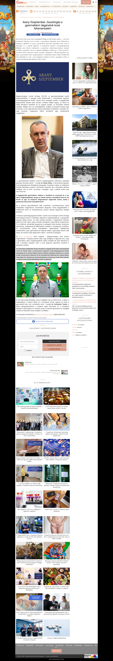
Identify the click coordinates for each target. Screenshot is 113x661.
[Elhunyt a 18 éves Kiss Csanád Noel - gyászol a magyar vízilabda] (84, 174)
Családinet (36, 32)
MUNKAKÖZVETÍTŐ (44, 2)
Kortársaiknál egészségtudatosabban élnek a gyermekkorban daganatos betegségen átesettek (56, 613)
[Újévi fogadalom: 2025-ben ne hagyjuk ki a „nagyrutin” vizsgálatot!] (29, 499)
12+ (95, 11)
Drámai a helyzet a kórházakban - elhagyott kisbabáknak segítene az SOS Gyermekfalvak (42, 373)
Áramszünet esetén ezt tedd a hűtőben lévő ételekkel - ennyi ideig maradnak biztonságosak (84, 237)
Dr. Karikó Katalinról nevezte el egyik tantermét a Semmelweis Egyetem (29, 639)
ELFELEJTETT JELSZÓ (54, 345)
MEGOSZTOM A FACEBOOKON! (44, 321)
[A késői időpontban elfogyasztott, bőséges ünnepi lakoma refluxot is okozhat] (56, 396)
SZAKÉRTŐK (32, 2)
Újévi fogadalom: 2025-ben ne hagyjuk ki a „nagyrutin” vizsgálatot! (29, 510)
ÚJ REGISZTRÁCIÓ (54, 349)
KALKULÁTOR (56, 2)
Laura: (79, 335)
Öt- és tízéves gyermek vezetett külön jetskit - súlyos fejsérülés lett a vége (84, 159)
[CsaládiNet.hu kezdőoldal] (21, 2)
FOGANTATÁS (20, 6)
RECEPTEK (81, 6)
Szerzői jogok (49, 645)
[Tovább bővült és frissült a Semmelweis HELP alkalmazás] (56, 499)
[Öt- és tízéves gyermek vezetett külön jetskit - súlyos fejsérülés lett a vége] (84, 148)
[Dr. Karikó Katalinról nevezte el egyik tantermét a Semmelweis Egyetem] (29, 628)
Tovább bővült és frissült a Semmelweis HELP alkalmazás (56, 510)
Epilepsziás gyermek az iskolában (82, 291)
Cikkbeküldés (78, 645)
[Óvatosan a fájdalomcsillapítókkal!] (56, 628)
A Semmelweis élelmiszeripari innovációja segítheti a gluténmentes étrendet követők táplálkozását (56, 434)
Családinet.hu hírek (27, 17)
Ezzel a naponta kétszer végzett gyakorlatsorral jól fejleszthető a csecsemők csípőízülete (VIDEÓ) (29, 614)
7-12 (92, 11)
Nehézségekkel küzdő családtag (54, 17)
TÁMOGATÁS (86, 2)
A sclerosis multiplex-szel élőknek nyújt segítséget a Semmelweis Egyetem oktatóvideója (29, 485)
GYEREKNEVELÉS (45, 6)
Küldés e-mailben (50, 34)
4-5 (86, 11)
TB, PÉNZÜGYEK (56, 6)
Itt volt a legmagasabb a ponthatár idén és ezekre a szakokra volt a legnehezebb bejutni (84, 82)
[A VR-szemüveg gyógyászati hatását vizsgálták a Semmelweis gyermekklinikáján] (29, 396)
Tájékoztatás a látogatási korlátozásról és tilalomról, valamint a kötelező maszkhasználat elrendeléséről (56, 485)
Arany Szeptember (25, 236)
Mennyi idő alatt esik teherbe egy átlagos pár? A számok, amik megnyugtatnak (84, 211)
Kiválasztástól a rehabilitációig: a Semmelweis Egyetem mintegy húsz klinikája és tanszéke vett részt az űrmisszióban (29, 434)
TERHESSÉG (29, 6)
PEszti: (74, 330)
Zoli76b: (77, 327)
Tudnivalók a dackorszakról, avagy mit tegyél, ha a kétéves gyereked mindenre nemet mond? (84, 262)
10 (64, 11)
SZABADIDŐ (73, 6)
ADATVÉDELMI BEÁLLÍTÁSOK (56, 659)
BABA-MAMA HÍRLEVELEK (71, 2)
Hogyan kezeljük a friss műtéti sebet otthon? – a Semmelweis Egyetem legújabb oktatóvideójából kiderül (29, 460)
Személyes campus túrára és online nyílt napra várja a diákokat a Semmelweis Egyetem (56, 459)
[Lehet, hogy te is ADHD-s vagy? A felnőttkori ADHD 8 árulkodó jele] (84, 96)
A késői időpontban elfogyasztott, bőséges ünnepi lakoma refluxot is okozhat (56, 407)
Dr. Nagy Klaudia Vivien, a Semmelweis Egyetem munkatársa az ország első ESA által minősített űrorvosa (29, 537)
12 (69, 11)
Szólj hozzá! (33, 34)
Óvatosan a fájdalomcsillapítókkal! (56, 638)
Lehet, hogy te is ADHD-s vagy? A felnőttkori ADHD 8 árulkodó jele (84, 108)
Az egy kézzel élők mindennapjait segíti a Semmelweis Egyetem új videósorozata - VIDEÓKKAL (29, 588)
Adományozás (88, 645)
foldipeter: (78, 324)
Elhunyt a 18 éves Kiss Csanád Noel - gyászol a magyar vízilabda (84, 185)
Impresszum (20, 645)
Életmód (38, 17)
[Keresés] (96, 1)
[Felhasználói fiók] (93, 1)
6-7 (89, 11)
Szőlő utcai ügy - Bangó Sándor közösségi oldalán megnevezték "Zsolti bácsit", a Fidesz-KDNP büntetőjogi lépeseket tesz (84, 134)
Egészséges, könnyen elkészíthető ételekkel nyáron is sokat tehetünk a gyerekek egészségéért (56, 563)
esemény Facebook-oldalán (44, 314)
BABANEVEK (89, 6)
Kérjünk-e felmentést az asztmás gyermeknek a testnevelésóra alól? (41, 364)
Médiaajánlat (30, 645)
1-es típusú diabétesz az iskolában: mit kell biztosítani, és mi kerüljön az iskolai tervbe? (84, 302)
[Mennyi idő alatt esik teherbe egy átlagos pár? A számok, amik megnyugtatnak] (84, 199)
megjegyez (29, 350)
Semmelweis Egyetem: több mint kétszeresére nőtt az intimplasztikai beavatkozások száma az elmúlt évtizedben (56, 537)
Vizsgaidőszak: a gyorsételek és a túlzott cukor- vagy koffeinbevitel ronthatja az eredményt (57, 588)
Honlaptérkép (60, 645)
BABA (36, 6)
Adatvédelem (39, 645)
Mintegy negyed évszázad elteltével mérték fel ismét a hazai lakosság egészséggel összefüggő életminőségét (29, 563)
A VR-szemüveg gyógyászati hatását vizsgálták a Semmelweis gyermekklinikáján (29, 407)
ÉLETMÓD (65, 6)
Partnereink (69, 645)
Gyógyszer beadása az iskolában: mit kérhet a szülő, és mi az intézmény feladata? (83, 280)
